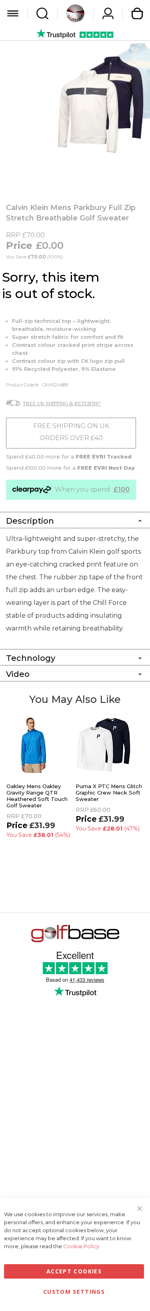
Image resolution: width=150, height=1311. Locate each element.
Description (30, 521)
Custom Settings (74, 1291)
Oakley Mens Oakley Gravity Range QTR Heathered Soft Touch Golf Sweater (37, 796)
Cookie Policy (81, 1246)
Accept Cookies (74, 1271)
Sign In (108, 13)
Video (18, 674)
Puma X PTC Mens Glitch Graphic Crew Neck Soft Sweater (109, 792)
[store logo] (75, 13)
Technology (30, 658)
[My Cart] (137, 13)
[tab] (75, 520)
